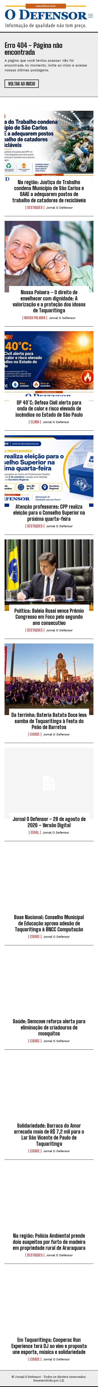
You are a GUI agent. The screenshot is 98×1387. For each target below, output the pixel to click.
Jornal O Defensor (59, 207)
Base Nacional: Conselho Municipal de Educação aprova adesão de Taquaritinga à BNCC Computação (49, 923)
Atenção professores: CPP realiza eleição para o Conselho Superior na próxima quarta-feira (49, 513)
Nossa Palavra (34, 318)
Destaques (35, 207)
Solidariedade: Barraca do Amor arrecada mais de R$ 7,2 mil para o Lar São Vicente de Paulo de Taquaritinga (49, 1135)
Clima (35, 422)
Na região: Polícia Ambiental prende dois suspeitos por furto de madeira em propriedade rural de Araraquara (49, 1242)
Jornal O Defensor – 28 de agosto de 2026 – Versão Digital (49, 822)
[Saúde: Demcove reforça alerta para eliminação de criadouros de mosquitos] (49, 985)
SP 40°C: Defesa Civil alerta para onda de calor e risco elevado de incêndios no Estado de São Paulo (49, 408)
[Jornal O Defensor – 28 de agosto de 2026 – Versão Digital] (49, 783)
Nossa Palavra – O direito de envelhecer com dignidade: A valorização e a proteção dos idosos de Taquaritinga (49, 301)
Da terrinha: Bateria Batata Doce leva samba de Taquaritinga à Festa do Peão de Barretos (49, 721)
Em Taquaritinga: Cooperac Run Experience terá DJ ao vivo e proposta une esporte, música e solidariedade (49, 1346)
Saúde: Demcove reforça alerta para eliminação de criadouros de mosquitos (49, 1027)
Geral (35, 832)
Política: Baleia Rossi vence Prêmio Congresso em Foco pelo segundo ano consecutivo (49, 617)
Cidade (35, 734)
